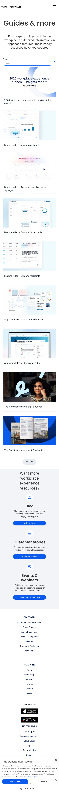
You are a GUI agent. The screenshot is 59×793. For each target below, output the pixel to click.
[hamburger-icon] (54, 6)
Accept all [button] (15, 781)
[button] (29, 788)
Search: (6, 59)
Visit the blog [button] (29, 523)
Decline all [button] (43, 781)
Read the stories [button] (29, 556)
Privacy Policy (33, 777)
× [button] (56, 760)
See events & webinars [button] (29, 597)
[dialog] (29, 775)
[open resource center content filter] (54, 61)
